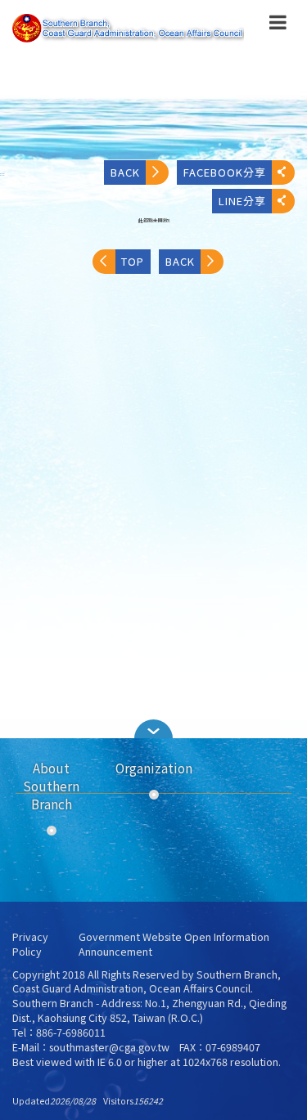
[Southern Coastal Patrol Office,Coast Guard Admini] (128, 28)
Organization (153, 768)
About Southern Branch (51, 786)
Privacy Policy (30, 944)
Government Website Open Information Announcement (174, 944)
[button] (278, 25)
